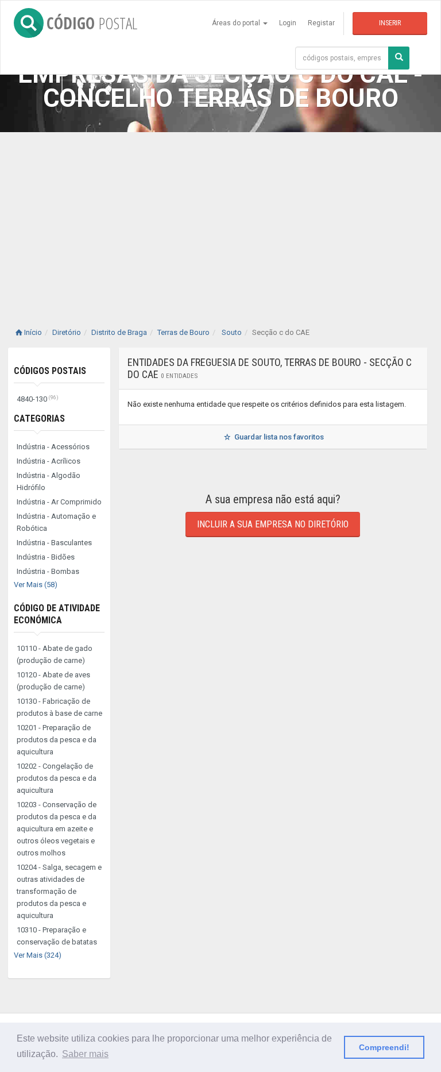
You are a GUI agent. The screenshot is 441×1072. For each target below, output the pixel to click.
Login (287, 23)
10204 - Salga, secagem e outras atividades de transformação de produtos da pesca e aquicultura (59, 891)
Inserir (390, 23)
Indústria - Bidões (46, 557)
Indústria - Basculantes (54, 542)
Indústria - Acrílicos (48, 461)
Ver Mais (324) (37, 955)
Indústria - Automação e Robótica (56, 522)
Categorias (39, 418)
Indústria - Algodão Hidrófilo (48, 481)
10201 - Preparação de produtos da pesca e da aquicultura (56, 739)
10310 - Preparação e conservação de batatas (57, 936)
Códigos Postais (50, 370)
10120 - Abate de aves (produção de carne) (53, 680)
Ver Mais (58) (35, 584)
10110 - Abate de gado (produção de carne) (54, 654)
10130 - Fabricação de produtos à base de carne (59, 707)
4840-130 (38, 399)
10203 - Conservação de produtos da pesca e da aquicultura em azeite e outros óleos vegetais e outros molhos (56, 828)
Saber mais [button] (85, 1054)
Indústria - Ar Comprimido (59, 502)
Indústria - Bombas (48, 571)
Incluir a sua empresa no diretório (273, 524)
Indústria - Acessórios (53, 446)
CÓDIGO (92, 23)
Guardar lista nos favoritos (278, 437)
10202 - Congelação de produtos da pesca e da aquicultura (56, 778)
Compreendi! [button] (384, 1047)
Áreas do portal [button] (237, 23)
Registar (321, 23)
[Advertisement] (220, 218)
